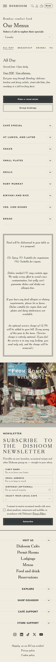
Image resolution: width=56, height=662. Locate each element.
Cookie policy (28, 655)
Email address (15, 478)
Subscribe (28, 521)
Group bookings (27, 108)
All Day (8, 48)
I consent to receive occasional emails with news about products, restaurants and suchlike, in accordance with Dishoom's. (28, 510)
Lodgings (28, 558)
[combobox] (28, 37)
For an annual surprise (15, 489)
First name (13, 469)
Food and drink (28, 570)
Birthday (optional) (19, 487)
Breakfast (25, 48)
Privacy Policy (39, 513)
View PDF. (8, 73)
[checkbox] (4, 510)
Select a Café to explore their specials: (23, 31)
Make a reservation (28, 99)
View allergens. (23, 73)
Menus (28, 564)
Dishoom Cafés (28, 546)
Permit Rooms (28, 552)
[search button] (32, 6)
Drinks (41, 48)
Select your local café (21, 496)
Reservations (28, 577)
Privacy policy (28, 650)
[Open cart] (41, 6)
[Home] (18, 6)
